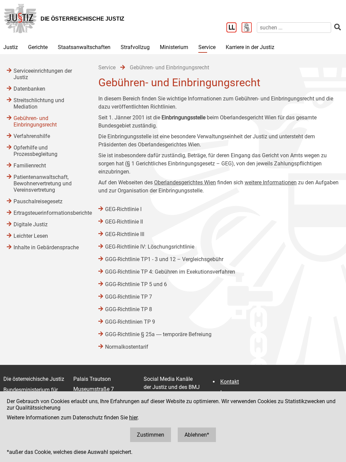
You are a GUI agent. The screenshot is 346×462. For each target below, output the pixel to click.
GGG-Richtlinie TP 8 (128, 309)
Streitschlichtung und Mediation (39, 103)
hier (133, 417)
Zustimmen (150, 435)
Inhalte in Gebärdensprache (46, 247)
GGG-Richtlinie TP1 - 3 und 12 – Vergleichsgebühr (164, 259)
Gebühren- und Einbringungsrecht (35, 121)
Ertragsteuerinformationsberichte (49, 213)
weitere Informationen (271, 182)
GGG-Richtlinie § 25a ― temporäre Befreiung (158, 334)
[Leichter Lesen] (234, 28)
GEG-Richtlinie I (123, 209)
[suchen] (337, 27)
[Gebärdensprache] (249, 28)
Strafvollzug (135, 47)
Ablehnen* (196, 435)
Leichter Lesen (31, 236)
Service (207, 47)
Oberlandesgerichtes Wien (185, 182)
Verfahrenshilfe (32, 136)
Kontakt (229, 381)
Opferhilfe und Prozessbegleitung (35, 150)
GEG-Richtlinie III (124, 234)
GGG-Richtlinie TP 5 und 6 (136, 284)
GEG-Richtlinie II (124, 221)
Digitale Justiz (31, 224)
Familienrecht (30, 165)
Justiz (10, 47)
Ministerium (174, 47)
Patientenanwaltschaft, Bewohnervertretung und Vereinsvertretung (43, 183)
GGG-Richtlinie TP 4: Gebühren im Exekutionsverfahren (170, 272)
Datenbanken (29, 89)
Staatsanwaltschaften (84, 47)
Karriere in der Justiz (250, 47)
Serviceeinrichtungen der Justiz (43, 74)
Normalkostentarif (126, 347)
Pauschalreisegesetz (38, 201)
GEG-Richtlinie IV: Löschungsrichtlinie (149, 247)
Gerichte (38, 47)
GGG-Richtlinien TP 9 (130, 322)
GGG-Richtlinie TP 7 (128, 297)
